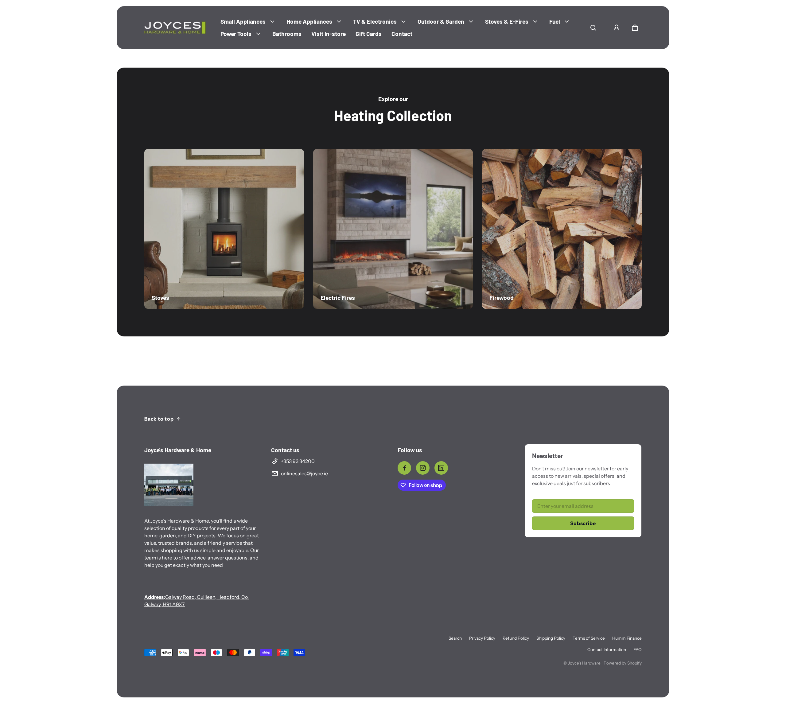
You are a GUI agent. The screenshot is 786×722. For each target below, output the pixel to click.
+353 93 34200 (298, 461)
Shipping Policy (550, 638)
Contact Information (606, 649)
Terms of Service (589, 638)
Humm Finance (627, 638)
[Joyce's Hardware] (175, 28)
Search (455, 638)
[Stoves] (224, 229)
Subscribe (583, 523)
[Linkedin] (441, 468)
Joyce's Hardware (584, 663)
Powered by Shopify (623, 663)
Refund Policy (516, 638)
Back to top (159, 419)
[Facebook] (404, 468)
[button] (593, 27)
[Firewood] (562, 229)
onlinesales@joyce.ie (304, 473)
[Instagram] (423, 468)
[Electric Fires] (393, 229)
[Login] (616, 27)
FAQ (637, 649)
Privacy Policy (482, 638)
